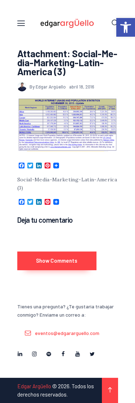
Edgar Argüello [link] (34, 386)
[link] (125, 27)
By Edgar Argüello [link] (48, 87)
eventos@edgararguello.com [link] (67, 333)
